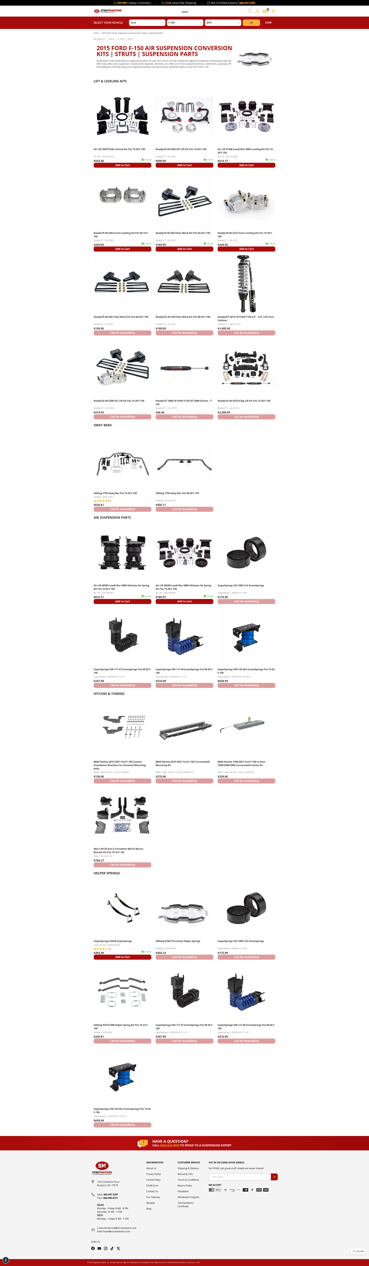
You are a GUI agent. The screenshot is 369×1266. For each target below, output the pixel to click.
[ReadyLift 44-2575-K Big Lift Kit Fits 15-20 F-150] (246, 368)
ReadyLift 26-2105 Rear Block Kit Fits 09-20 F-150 (183, 316)
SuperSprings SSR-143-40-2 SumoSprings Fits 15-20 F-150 (246, 671)
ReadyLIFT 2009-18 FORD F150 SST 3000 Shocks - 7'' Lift (184, 402)
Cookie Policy (153, 1179)
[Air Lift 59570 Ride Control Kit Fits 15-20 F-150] (122, 116)
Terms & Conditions (188, 1179)
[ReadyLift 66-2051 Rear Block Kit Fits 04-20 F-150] (122, 284)
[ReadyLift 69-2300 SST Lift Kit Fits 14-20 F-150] (184, 116)
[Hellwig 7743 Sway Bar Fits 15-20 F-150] (122, 460)
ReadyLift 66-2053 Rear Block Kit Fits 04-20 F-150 (183, 233)
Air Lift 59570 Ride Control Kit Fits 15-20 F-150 (119, 149)
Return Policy (185, 1185)
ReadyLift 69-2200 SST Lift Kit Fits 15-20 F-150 (119, 400)
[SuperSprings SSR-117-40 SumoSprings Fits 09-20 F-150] (184, 636)
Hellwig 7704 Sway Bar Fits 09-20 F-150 (177, 493)
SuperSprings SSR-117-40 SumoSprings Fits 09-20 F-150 (184, 671)
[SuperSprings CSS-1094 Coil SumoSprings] (246, 552)
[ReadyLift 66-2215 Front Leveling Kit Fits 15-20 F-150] (246, 200)
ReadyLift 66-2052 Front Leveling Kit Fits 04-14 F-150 (121, 234)
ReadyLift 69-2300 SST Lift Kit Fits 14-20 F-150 (181, 149)
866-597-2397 (247, 2)
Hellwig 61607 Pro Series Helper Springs (178, 941)
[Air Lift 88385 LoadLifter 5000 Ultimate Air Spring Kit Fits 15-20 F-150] (122, 552)
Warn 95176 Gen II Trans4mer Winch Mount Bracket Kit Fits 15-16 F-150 (118, 850)
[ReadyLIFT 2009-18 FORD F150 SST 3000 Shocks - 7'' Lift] (184, 368)
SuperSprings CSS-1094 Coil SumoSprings (241, 585)
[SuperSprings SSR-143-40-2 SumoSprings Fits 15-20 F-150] (246, 636)
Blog (148, 1208)
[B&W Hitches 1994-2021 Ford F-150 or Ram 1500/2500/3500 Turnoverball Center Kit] (246, 729)
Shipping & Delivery (188, 1168)
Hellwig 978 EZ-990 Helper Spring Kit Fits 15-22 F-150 (121, 1026)
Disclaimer (183, 1191)
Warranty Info (185, 1174)
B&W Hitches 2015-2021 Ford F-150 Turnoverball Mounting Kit (183, 763)
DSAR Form (152, 1185)
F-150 (121, 39)
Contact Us (152, 1191)
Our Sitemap (153, 1197)
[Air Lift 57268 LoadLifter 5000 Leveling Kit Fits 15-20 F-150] (246, 116)
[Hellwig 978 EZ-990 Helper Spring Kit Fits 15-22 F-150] (122, 992)
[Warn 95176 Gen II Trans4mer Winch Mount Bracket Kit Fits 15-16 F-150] (122, 816)
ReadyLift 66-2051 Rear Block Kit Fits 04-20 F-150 (121, 316)
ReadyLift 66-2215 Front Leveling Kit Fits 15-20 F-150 (245, 234)
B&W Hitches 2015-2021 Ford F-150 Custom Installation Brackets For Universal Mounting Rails (120, 765)
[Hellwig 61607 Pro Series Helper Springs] (184, 908)
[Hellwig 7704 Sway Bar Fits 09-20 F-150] (184, 460)
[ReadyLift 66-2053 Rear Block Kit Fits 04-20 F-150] (184, 200)
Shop (185, 12)
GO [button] (251, 22)
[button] (265, 11)
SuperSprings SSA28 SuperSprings (113, 941)
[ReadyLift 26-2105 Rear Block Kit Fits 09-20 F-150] (184, 284)
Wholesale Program (188, 1197)
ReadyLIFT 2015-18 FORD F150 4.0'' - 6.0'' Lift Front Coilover (246, 318)
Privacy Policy (153, 1174)
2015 (130, 39)
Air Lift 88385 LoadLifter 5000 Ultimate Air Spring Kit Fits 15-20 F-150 (121, 587)
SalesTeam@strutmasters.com (113, 1231)
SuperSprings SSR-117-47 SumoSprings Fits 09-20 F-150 (122, 671)
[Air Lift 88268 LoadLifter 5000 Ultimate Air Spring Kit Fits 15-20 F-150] (184, 552)
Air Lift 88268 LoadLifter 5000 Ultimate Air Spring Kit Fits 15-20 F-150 (183, 587)
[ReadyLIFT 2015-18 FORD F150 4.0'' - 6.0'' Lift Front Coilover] (246, 284)
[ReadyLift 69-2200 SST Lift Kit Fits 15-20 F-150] (122, 368)
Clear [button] (268, 22)
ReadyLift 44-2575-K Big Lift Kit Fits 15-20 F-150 (244, 400)
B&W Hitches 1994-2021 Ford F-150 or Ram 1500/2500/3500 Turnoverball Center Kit (241, 763)
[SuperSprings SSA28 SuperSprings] (122, 908)
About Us (151, 1168)
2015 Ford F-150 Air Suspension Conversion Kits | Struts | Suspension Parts (132, 33)
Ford (111, 39)
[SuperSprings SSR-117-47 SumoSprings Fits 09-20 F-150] (122, 636)
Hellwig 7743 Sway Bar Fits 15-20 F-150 (115, 493)
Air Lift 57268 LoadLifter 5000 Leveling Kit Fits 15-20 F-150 (245, 151)
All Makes (99, 39)
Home (96, 33)
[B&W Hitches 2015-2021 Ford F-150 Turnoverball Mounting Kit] (184, 729)
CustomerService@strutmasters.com (116, 1228)
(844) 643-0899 (170, 1145)
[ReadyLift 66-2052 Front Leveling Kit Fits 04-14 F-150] (122, 200)
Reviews (150, 1202)
